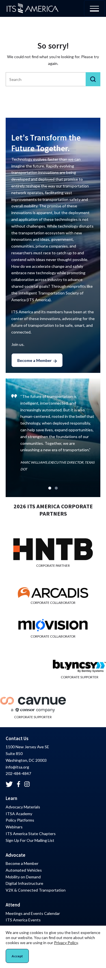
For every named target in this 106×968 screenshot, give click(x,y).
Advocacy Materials (23, 806)
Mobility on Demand (23, 876)
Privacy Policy (66, 942)
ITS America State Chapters (31, 833)
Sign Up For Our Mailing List (30, 840)
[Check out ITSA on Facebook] (18, 784)
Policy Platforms (20, 820)
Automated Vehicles (24, 870)
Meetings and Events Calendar (33, 913)
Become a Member (34, 360)
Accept (17, 956)
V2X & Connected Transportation (36, 890)
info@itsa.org (17, 767)
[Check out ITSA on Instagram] (27, 784)
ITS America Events (23, 919)
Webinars (14, 826)
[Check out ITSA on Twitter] (9, 784)
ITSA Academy (19, 813)
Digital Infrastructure (24, 883)
